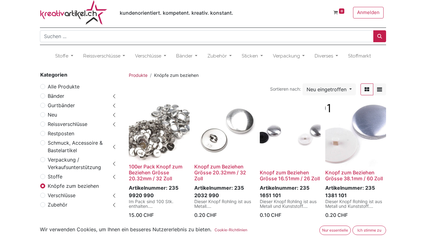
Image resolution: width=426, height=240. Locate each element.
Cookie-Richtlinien (231, 230)
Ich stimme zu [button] (369, 230)
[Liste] (379, 89)
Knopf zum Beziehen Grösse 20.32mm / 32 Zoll (220, 172)
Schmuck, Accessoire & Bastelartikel (75, 146)
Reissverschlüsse (67, 124)
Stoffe (55, 176)
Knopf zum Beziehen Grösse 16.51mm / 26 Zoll (290, 175)
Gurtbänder (61, 105)
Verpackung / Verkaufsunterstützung (74, 163)
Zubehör (57, 205)
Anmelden (368, 12)
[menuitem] (359, 56)
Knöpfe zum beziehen (73, 186)
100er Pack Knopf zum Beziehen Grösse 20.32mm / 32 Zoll (155, 172)
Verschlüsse (61, 195)
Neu (52, 115)
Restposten (61, 133)
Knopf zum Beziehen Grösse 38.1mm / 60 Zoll (354, 175)
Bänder (56, 96)
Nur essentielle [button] (335, 230)
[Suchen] (379, 36)
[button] (329, 89)
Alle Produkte (64, 86)
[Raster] (367, 89)
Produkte (138, 75)
